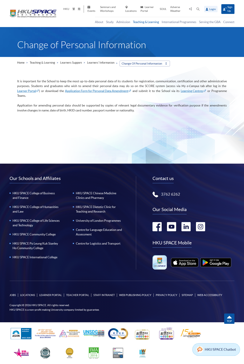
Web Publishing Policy (135, 295)
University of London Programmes (98, 220)
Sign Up (229, 9)
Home (21, 62)
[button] (198, 9)
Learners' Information (100, 62)
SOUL (163, 8)
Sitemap (187, 295)
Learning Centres (192, 91)
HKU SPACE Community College (34, 234)
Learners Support (71, 62)
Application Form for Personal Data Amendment (96, 91)
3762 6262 (170, 194)
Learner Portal (147, 9)
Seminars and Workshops (108, 9)
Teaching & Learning (42, 62)
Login (212, 9)
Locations (131, 10)
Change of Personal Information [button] (142, 63)
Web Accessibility (209, 295)
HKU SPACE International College (35, 257)
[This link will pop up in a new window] (184, 262)
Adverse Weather (175, 9)
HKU (66, 8)
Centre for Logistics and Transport (98, 243)
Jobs (13, 295)
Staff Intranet (104, 295)
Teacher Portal (77, 295)
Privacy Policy (166, 295)
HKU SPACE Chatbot (220, 349)
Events (91, 10)
